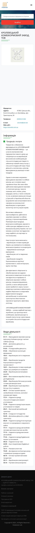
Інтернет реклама (7, 496)
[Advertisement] (17, 85)
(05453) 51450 (21, 119)
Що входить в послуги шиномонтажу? (14, 519)
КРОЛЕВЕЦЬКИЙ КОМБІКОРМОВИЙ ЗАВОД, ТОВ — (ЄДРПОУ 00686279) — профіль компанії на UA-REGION (17, 482)
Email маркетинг (6, 502)
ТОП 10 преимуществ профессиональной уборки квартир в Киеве (15, 511)
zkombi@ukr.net (22, 123)
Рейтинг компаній (7, 493)
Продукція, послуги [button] (14, 141)
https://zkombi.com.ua (10, 127)
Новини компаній (8, 506)
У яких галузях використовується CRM (14, 516)
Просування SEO (6, 499)
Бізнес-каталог (7, 489)
